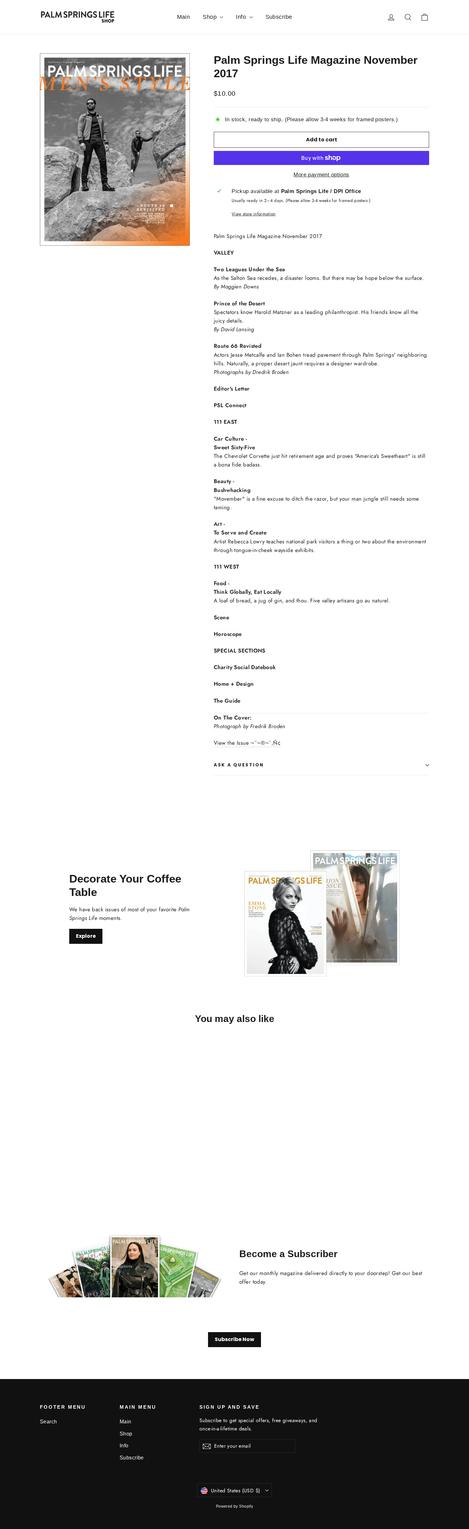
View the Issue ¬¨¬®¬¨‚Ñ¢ (247, 743)
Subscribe (278, 17)
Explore (86, 936)
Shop (210, 17)
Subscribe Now (234, 1339)
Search (48, 1421)
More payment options (321, 175)
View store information (253, 214)
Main (183, 17)
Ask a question (239, 765)
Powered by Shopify (234, 1506)
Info (242, 17)
